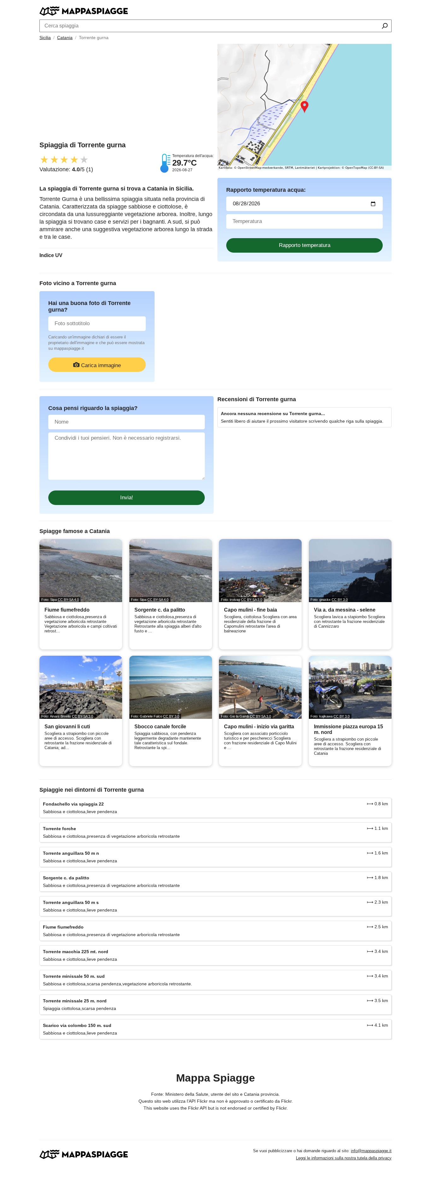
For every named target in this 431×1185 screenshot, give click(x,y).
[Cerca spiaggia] (384, 26)
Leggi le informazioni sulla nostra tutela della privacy (344, 1158)
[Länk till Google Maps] (304, 107)
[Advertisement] (126, 92)
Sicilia (45, 37)
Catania (65, 37)
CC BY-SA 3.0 (251, 599)
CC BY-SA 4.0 (68, 599)
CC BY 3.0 (340, 599)
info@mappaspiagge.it (371, 1150)
